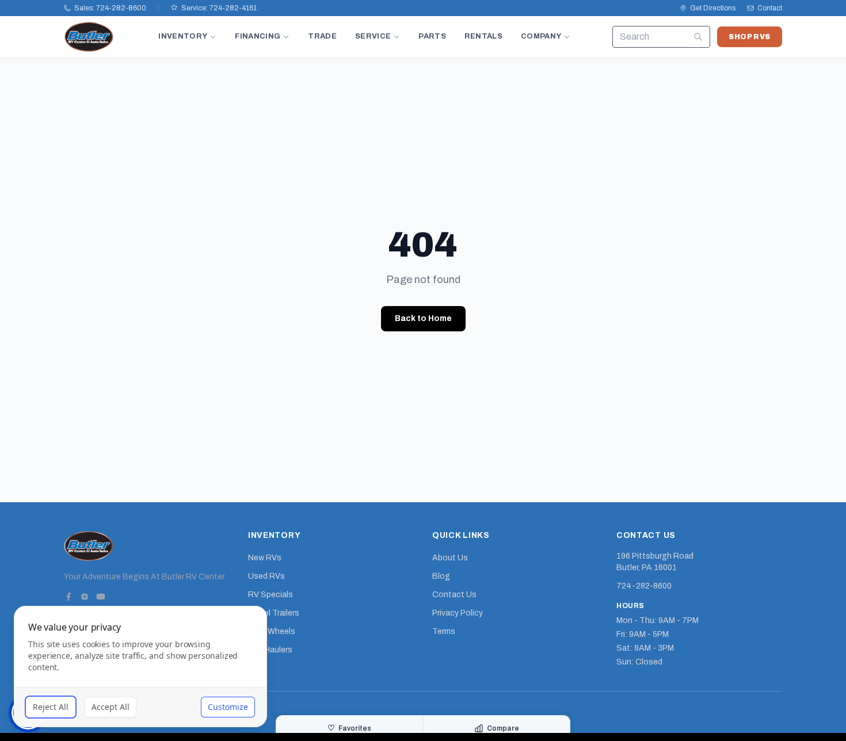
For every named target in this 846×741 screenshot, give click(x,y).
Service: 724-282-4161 (219, 8)
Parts (432, 36)
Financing (257, 36)
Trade (322, 36)
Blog (441, 576)
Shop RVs (750, 37)
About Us (450, 557)
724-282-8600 (644, 586)
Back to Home (423, 318)
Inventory (182, 36)
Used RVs (266, 576)
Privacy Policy (457, 613)
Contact (769, 8)
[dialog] (140, 666)
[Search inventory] (698, 36)
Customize (228, 706)
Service (373, 36)
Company (541, 36)
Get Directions (713, 8)
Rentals (483, 36)
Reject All (50, 706)
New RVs (264, 557)
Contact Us (454, 594)
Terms (443, 631)
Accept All (110, 706)
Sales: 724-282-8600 (110, 8)
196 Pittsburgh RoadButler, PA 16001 (654, 562)
